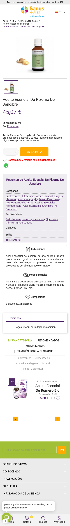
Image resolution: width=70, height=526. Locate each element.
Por (10, 126)
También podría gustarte (35, 351)
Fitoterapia (28, 196)
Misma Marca (35, 346)
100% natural (13, 240)
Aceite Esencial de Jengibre (38, 205)
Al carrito (34, 151)
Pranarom (11, 209)
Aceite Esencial (44, 196)
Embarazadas (24, 222)
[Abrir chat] (6, 517)
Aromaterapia (25, 199)
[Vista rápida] (47, 381)
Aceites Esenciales (49, 199)
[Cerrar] (51, 504)
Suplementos (13, 196)
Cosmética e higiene (27, 363)
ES (60, 11)
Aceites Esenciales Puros (19, 202)
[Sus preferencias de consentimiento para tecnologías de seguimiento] (5, 521)
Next (57, 419)
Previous (15, 419)
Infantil (46, 363)
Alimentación (42, 358)
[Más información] (54, 381)
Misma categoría (20, 340)
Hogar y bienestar (33, 368)
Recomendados (48, 340)
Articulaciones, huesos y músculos (25, 219)
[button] (28, 506)
